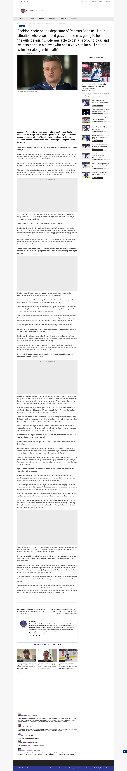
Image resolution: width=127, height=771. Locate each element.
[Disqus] (47, 734)
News (21, 19)
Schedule (74, 19)
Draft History (87, 768)
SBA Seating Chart (98, 768)
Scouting (79, 768)
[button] (107, 19)
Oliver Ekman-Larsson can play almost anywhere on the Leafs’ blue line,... (100, 137)
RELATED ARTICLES (40, 644)
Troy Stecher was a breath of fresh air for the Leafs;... (99, 118)
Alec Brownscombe (86, 90)
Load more (95, 182)
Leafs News (25, 23)
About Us (94, 1)
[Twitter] (27, 1)
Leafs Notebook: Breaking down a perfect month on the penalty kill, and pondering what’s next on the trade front (31, 611)
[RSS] (24, 1)
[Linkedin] (33, 636)
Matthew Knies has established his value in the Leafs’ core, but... (100, 165)
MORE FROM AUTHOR (54, 644)
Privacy (108, 768)
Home (18, 23)
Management (62, 768)
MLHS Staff (22, 53)
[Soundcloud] (37, 636)
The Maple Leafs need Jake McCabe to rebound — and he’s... (99, 174)
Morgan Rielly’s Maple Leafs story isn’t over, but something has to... (100, 102)
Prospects (52, 19)
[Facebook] (18, 1)
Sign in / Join (84, 1)
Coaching (71, 768)
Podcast (63, 19)
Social (100, 1)
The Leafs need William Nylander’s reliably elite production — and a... (98, 155)
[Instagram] (21, 1)
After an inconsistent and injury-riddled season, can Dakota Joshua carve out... (95, 86)
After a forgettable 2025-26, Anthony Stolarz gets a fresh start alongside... (99, 128)
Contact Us (107, 1)
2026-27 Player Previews (87, 81)
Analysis (31, 19)
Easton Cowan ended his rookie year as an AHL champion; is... (100, 110)
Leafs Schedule (52, 768)
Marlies (41, 19)
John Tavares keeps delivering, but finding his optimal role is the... (100, 146)
